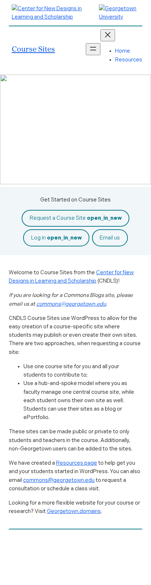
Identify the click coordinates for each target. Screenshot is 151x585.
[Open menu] (93, 49)
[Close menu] (107, 35)
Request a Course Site (76, 218)
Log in (56, 238)
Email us (110, 238)
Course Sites (33, 48)
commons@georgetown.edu (71, 304)
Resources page (76, 463)
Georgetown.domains (74, 511)
